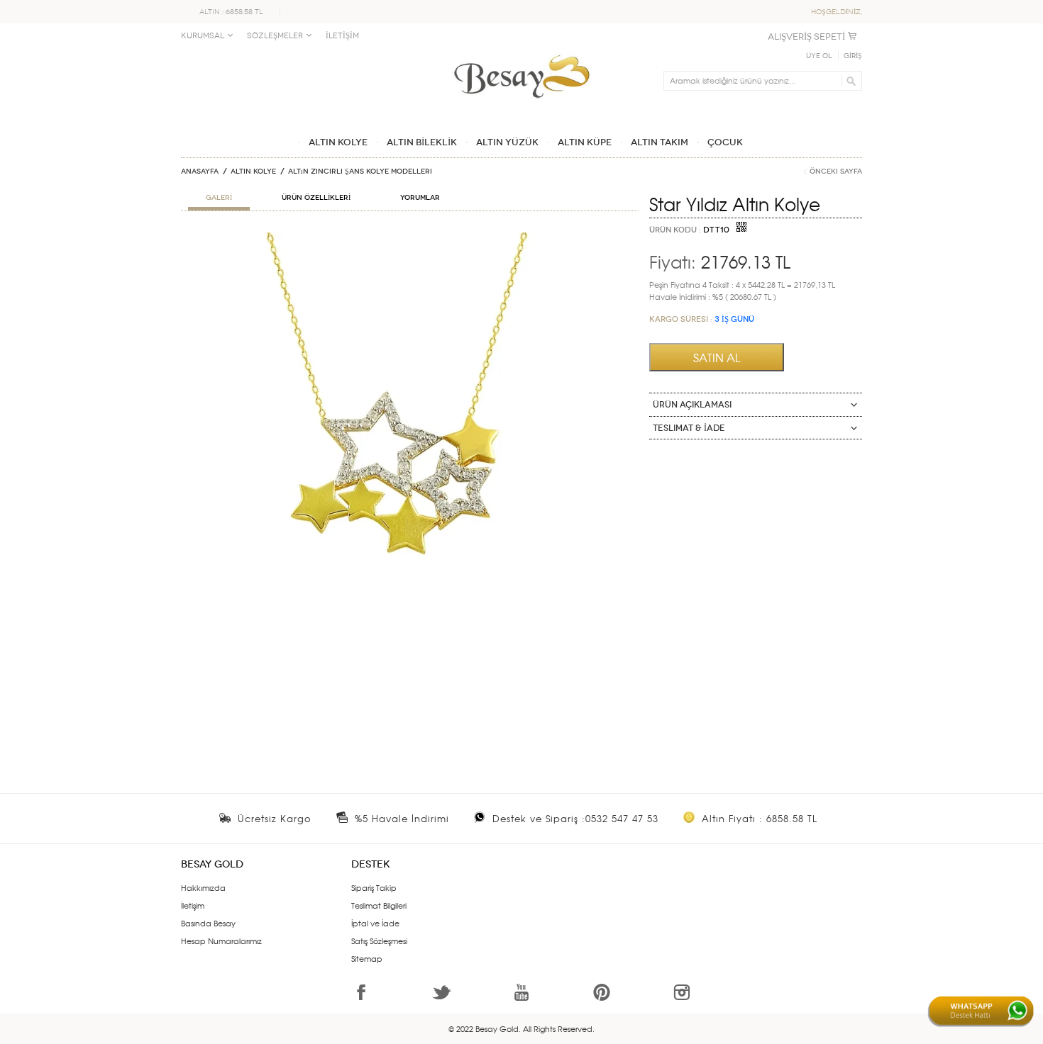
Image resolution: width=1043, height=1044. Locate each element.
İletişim (192, 905)
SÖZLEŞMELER (275, 35)
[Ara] (849, 81)
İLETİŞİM (342, 35)
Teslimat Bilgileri (379, 905)
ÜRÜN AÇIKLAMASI (692, 405)
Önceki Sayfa (836, 171)
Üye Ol (819, 56)
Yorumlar (420, 197)
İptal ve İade (375, 922)
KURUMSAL (202, 35)
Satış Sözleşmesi (379, 940)
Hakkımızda (203, 887)
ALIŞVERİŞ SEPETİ (806, 36)
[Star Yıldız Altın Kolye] (410, 238)
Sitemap (366, 958)
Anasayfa (200, 171)
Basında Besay (208, 922)
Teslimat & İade (689, 428)
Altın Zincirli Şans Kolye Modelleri (360, 171)
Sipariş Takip (374, 887)
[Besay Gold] (521, 51)
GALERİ (219, 197)
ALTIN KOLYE (253, 171)
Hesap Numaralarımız (221, 940)
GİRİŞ (853, 56)
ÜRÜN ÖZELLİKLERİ (316, 197)
